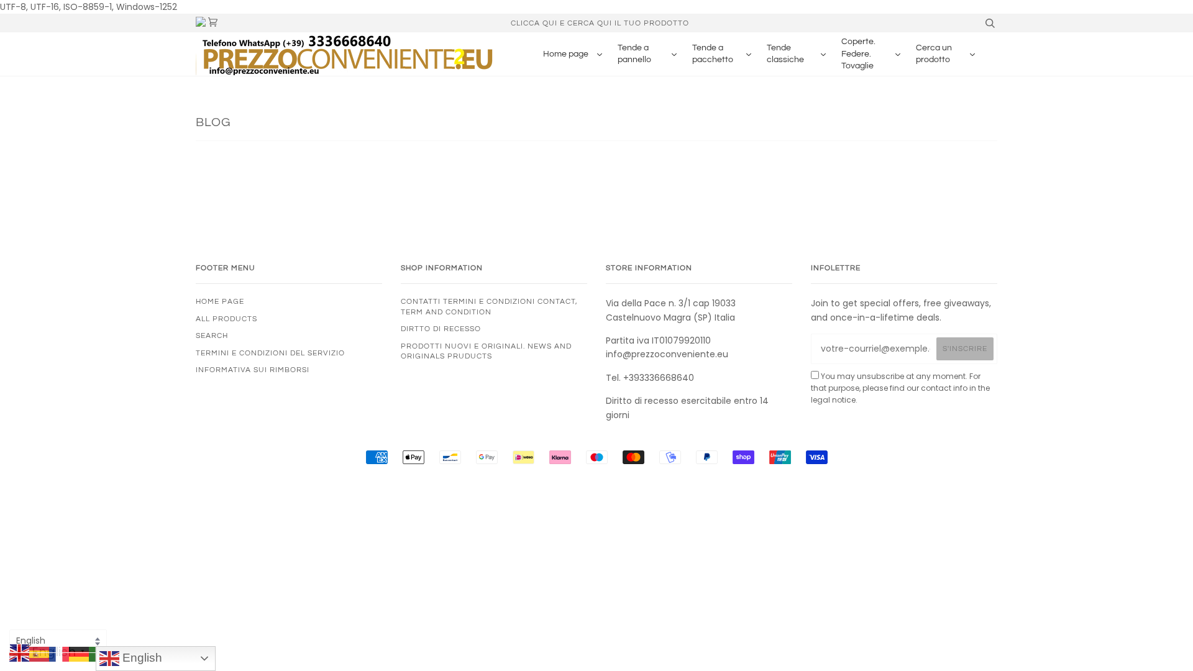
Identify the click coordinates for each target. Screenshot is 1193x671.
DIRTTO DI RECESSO (441, 328)
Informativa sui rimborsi (252, 369)
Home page (220, 301)
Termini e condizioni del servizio (270, 353)
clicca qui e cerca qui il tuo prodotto (600, 23)
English (140, 657)
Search (212, 335)
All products (226, 318)
